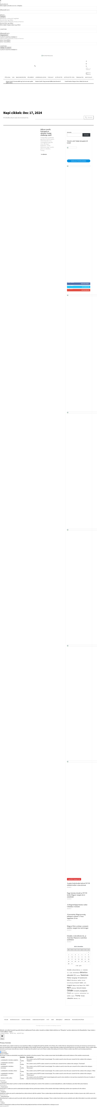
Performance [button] (3, 1085)
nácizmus (73, 988)
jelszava (2, 15)
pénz (73, 993)
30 (68, 963)
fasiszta (78, 975)
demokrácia (76, 972)
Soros (88, 993)
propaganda (83, 991)
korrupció (76, 982)
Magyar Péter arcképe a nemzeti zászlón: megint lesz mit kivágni (77, 927)
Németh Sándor (81, 988)
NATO (87, 985)
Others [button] (2, 1101)
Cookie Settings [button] (4, 1033)
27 (82, 961)
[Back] (0, 2)
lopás (81, 982)
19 (78, 959)
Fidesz (69, 978)
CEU (68, 972)
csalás (70, 972)
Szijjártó (73, 995)
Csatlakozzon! (85, 286)
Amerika (69, 970)
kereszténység (70, 982)
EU (75, 975)
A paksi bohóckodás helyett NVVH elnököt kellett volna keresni (78, 884)
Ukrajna (83, 996)
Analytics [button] (2, 1090)
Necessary (4, 1052)
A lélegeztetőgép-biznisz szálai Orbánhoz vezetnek (77, 906)
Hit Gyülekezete (82, 978)
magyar (69, 985)
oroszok (76, 991)
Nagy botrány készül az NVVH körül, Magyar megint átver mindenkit (77, 895)
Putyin (69, 993)
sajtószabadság (83, 993)
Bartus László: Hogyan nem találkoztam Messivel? (48, 81)
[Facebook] (86, 61)
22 (88, 959)
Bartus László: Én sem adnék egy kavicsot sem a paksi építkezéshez (19, 82)
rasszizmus (76, 993)
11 (75, 957)
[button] (35, 66)
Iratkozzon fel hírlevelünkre (78, 161)
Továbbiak (43, 154)
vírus (79, 998)
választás (70, 998)
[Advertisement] (48, 95)
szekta (68, 995)
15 (88, 957)
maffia (85, 982)
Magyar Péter (82, 985)
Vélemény (76, 998)
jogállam (79, 980)
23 (68, 961)
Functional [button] (2, 1080)
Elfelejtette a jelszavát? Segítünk (9, 18)
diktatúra (83, 972)
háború (69, 980)
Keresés (69, 132)
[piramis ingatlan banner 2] (78, 166)
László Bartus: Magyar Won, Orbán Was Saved (76, 81)
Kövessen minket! (85, 283)
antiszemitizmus (76, 970)
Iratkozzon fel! (85, 290)
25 (75, 961)
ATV (82, 970)
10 (72, 957)
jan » (80, 965)
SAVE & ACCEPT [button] (4, 1106)
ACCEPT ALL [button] (20, 1033)
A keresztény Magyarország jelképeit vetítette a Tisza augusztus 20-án (76, 916)
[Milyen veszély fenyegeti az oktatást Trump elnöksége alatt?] (59, 130)
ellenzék (70, 975)
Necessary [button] (3, 1050)
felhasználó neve (5, 10)
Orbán (70, 990)
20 (82, 959)
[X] (86, 66)
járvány (83, 980)
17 (72, 959)
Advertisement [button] (4, 1095)
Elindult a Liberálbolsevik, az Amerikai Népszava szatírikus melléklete (77, 938)
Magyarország (76, 985)
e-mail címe (3, 29)
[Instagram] (86, 64)
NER (69, 988)
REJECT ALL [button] (13, 1033)
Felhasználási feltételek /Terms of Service (12, 21)
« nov (77, 965)
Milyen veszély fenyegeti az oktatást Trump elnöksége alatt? (46, 132)
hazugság (74, 978)
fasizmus (84, 975)
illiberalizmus (74, 980)
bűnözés (85, 970)
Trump (77, 995)
